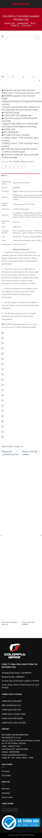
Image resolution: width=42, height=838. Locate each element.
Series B (15, 26)
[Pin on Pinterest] (20, 167)
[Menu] (3, 4)
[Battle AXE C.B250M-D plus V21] (11, 534)
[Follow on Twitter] (9, 809)
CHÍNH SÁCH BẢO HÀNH (12, 718)
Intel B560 (26, 26)
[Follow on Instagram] (6, 809)
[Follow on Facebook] (3, 809)
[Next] (37, 54)
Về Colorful (6, 776)
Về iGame (6, 771)
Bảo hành (5, 789)
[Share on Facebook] (8, 167)
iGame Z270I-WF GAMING (28, 623)
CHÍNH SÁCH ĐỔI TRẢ (11, 710)
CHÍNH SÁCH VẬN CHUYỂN (14, 723)
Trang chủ (9, 23)
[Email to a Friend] (16, 167)
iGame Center (7, 797)
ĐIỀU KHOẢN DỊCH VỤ (11, 705)
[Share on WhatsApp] (4, 167)
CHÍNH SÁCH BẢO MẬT (12, 701)
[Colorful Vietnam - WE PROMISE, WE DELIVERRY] (21, 3)
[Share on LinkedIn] (24, 167)
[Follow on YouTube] (16, 809)
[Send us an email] (12, 809)
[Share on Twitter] (12, 167)
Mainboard (22, 23)
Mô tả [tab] (4, 176)
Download (6, 793)
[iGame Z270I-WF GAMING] (31, 534)
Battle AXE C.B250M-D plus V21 (10, 623)
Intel (33, 23)
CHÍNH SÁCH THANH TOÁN (13, 714)
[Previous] (5, 54)
